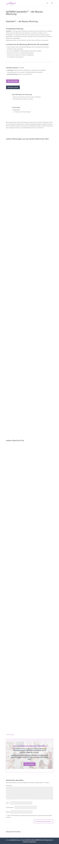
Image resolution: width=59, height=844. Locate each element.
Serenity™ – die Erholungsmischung (19, 223)
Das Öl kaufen (13, 81)
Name (8, 803)
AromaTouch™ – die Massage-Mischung (20, 368)
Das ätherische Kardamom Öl (29, 573)
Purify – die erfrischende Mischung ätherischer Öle (24, 416)
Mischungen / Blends (29, 177)
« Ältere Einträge (10, 734)
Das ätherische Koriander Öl (29, 525)
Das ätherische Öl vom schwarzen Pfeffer (29, 718)
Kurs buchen (29, 764)
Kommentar (9, 785)
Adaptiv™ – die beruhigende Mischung (20, 175)
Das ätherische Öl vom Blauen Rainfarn (29, 670)
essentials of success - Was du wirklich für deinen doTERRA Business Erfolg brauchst (31, 840)
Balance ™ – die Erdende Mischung (18, 320)
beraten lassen (13, 87)
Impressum (26, 841)
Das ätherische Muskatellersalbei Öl (29, 477)
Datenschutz (33, 841)
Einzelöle (29, 479)
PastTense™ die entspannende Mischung (20, 271)
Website (8, 812)
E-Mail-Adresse (10, 807)
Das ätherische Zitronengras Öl (29, 621)
